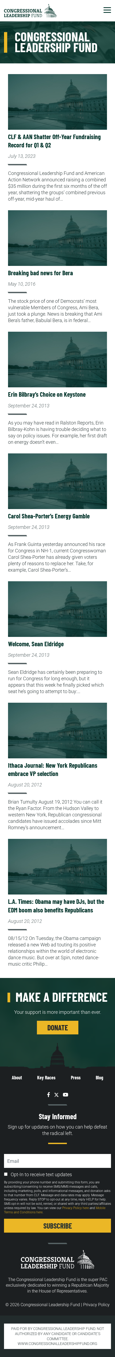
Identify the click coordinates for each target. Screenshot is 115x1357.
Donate (57, 1027)
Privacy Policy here (75, 1208)
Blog (99, 1077)
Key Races (46, 1077)
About (17, 1077)
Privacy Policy (96, 1304)
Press (75, 1077)
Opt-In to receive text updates (41, 1174)
